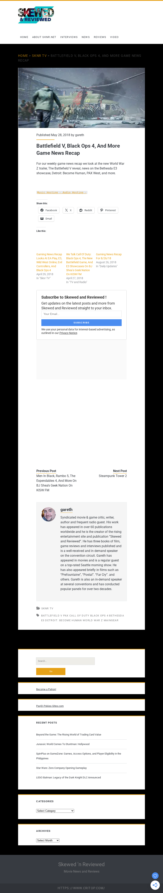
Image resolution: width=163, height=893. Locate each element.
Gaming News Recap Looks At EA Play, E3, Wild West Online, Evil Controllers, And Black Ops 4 (49, 262)
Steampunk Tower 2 (113, 476)
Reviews (100, 37)
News (86, 37)
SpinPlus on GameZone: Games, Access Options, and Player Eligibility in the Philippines (78, 756)
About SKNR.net (44, 37)
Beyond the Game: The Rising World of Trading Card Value (68, 734)
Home (24, 37)
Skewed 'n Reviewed (81, 864)
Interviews (69, 37)
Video (114, 37)
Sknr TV (39, 56)
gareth (79, 135)
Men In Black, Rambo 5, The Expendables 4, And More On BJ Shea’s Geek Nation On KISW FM (56, 483)
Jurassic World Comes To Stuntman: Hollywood (62, 744)
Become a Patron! (46, 689)
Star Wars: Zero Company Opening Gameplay (61, 767)
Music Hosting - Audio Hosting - (61, 192)
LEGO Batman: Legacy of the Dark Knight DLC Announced (68, 777)
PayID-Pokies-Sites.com (50, 705)
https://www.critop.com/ (81, 888)
